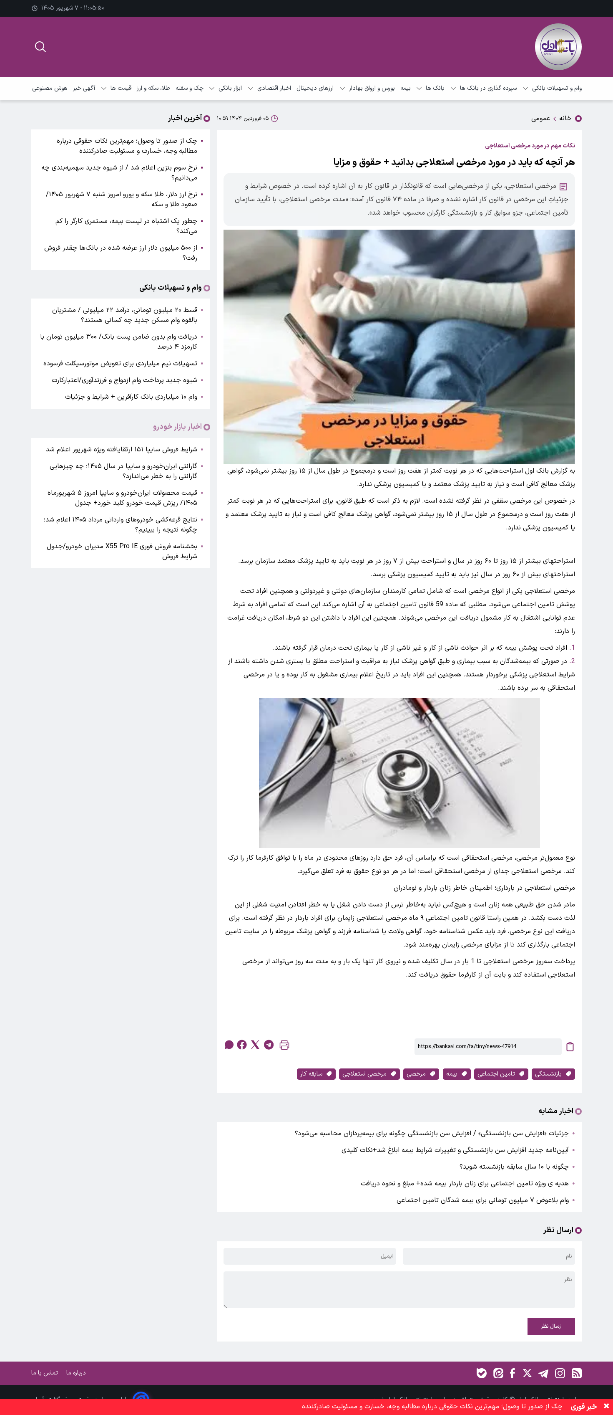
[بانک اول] (558, 46)
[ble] (482, 1373)
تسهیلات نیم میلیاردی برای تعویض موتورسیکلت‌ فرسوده (120, 364)
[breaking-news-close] (606, 1407)
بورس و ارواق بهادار (372, 88)
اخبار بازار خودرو (177, 427)
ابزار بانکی (230, 88)
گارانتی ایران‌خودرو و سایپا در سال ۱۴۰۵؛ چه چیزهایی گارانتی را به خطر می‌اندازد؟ (123, 471)
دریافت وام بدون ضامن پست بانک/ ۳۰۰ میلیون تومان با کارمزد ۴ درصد (118, 342)
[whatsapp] (229, 1045)
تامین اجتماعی (496, 1074)
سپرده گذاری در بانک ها (488, 88)
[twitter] (255, 1045)
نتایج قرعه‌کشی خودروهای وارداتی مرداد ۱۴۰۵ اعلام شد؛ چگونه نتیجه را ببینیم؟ (120, 525)
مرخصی (416, 1074)
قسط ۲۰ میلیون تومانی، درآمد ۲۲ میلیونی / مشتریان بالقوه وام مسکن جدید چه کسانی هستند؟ (124, 315)
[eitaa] (498, 1373)
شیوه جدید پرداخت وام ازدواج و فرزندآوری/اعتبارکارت (124, 380)
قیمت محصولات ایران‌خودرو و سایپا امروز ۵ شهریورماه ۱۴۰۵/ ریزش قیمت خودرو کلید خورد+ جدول (122, 498)
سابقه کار (311, 1074)
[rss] (577, 1373)
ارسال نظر (551, 1326)
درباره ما (77, 1373)
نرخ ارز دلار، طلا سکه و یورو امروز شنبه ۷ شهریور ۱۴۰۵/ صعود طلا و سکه (121, 200)
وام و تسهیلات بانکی (557, 88)
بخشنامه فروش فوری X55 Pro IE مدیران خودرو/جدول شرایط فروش (122, 552)
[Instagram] (560, 1373)
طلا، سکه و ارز (153, 88)
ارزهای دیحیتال (315, 88)
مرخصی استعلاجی (364, 1074)
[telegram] (269, 1045)
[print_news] (284, 1047)
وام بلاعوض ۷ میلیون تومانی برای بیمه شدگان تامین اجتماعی (483, 1200)
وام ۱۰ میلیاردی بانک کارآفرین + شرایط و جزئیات (131, 397)
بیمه (405, 88)
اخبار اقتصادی (274, 88)
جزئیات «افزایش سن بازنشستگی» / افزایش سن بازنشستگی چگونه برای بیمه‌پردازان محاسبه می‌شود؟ (432, 1134)
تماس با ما (45, 1373)
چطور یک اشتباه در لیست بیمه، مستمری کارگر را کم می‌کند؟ (126, 226)
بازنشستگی (548, 1074)
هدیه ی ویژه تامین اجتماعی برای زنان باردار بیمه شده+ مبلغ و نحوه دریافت (465, 1184)
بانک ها (435, 88)
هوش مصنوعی (50, 88)
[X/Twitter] (527, 1373)
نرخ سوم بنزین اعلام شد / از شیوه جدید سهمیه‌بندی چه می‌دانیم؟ (119, 173)
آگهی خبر (84, 88)
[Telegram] (543, 1373)
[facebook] (242, 1045)
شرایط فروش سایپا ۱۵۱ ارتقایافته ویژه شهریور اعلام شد (121, 450)
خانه (565, 119)
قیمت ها (121, 88)
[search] (40, 47)
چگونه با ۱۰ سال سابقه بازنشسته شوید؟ (514, 1167)
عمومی (540, 119)
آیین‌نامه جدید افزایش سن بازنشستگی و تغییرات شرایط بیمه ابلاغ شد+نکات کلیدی (455, 1150)
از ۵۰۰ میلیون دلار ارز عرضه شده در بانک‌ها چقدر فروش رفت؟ (120, 253)
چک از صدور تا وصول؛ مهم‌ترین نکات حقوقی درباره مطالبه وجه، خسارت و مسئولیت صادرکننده (127, 146)
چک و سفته (189, 88)
